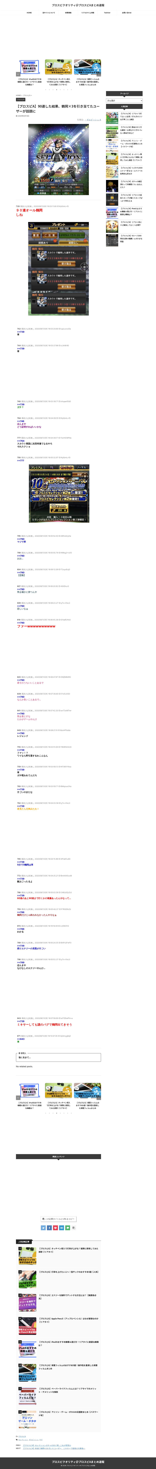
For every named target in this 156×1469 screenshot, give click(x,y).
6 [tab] (64, 90)
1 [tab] (45, 90)
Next (99, 74)
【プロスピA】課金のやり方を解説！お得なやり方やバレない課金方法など (131, 130)
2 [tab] (49, 90)
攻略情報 (68, 12)
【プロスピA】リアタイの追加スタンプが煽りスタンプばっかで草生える (131, 198)
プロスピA (22, 1436)
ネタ (41, 1440)
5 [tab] (60, 90)
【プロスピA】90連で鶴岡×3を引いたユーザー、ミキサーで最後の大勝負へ (54, 1448)
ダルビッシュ (33, 1440)
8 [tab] (71, 90)
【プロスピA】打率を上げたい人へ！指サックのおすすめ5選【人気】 (69, 1271)
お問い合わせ (127, 12)
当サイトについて (48, 12)
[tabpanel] (34, 72)
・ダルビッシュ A (92, 120)
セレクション (23, 1440)
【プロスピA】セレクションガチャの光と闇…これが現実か (47, 1445)
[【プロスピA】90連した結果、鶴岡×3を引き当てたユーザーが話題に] (61, 1227)
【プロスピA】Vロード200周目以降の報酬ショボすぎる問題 (131, 239)
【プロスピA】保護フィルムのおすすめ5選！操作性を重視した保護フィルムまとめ (63, 82)
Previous (18, 74)
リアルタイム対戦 (87, 12)
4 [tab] (56, 90)
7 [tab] (67, 90)
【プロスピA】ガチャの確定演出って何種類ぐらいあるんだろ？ (131, 184)
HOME (29, 12)
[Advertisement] (58, 37)
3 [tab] (53, 90)
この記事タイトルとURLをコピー (59, 1219)
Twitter (107, 12)
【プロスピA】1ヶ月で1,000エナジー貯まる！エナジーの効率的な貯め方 (131, 171)
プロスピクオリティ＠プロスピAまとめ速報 (78, 5)
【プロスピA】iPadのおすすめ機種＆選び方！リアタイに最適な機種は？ (131, 211)
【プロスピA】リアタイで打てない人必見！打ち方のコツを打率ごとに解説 (92, 82)
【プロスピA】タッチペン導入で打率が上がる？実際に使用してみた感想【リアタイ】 (34, 82)
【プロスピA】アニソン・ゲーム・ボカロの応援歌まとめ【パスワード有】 (131, 144)
